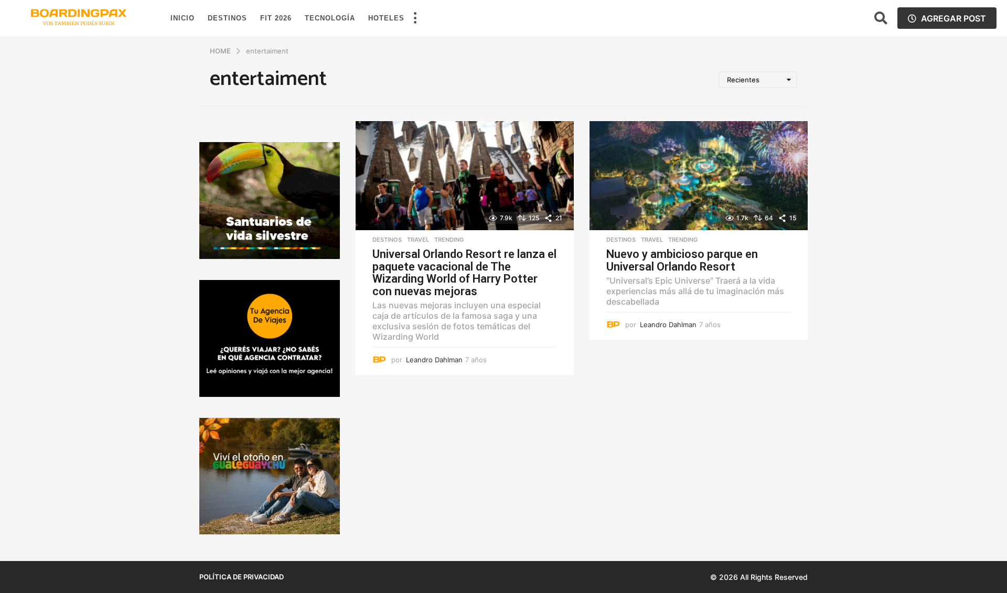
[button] (414, 18)
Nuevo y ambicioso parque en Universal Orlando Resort (682, 260)
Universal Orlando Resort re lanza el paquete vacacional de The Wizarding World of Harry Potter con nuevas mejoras (464, 272)
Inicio (182, 18)
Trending (449, 239)
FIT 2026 (276, 18)
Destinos (227, 18)
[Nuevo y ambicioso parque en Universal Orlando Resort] (699, 175)
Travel (418, 239)
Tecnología (330, 18)
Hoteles (386, 18)
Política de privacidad (241, 577)
